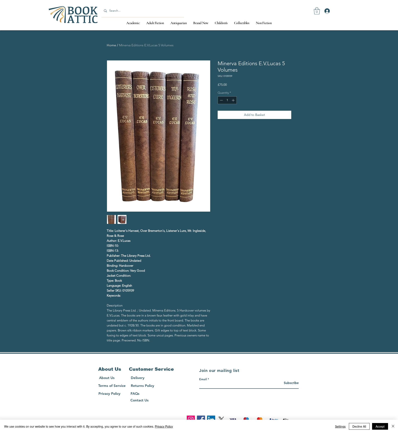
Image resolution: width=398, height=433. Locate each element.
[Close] (393, 426)
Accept (380, 426)
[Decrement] (220, 100)
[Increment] (233, 100)
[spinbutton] (227, 100)
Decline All (359, 426)
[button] (317, 11)
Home (111, 45)
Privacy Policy (164, 426)
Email (203, 379)
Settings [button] (340, 426)
